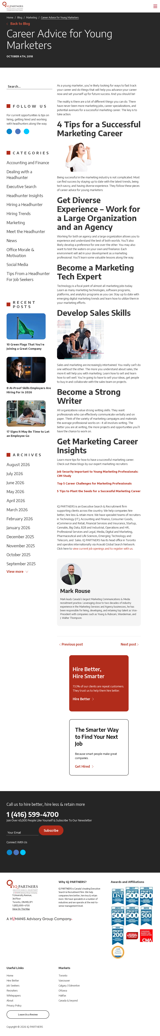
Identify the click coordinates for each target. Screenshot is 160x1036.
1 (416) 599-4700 (33, 814)
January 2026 (18, 527)
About (10, 1000)
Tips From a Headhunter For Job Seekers (28, 276)
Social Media (17, 264)
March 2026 (17, 509)
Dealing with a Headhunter (19, 174)
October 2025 (18, 554)
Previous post (72, 644)
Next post (128, 644)
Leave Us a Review (28, 1014)
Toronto (63, 975)
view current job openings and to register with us (103, 548)
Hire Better (13, 980)
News (12, 240)
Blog (19, 17)
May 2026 (15, 491)
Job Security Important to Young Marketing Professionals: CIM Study (97, 473)
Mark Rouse (75, 590)
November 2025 (21, 545)
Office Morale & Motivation (20, 252)
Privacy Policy (14, 1005)
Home (10, 17)
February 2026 (20, 518)
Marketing (31, 17)
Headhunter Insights (25, 195)
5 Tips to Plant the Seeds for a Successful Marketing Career (99, 491)
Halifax (62, 995)
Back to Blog (20, 23)
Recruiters (12, 990)
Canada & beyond (68, 1000)
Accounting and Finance (28, 162)
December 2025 (20, 536)
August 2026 (18, 464)
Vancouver (64, 980)
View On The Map (21, 909)
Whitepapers (14, 995)
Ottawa (63, 990)
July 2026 (15, 473)
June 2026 (15, 482)
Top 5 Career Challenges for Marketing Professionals (94, 483)
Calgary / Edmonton (69, 985)
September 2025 (21, 563)
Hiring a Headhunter (25, 204)
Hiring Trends (19, 213)
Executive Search (21, 186)
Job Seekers (13, 985)
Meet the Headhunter (26, 231)
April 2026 (16, 500)
